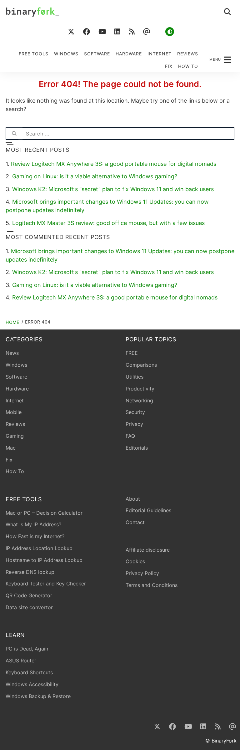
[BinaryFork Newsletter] (146, 31)
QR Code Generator (29, 595)
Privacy (134, 424)
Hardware (129, 53)
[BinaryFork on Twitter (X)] (71, 31)
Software (97, 53)
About (133, 499)
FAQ (130, 436)
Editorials (137, 448)
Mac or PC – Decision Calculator (44, 513)
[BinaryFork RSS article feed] (131, 31)
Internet (160, 53)
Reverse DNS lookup (30, 572)
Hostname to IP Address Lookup (44, 560)
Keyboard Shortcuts (29, 672)
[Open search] (227, 12)
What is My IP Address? (33, 524)
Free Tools (33, 53)
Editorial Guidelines (148, 510)
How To (188, 66)
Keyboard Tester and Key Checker (46, 583)
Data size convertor (29, 607)
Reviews (187, 53)
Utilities (134, 377)
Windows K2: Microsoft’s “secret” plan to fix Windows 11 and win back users (113, 189)
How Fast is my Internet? (35, 536)
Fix (168, 66)
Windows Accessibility (32, 684)
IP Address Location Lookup (39, 548)
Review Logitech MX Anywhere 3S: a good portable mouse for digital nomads (113, 164)
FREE (132, 353)
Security (135, 412)
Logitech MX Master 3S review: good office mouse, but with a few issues (108, 223)
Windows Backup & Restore (38, 696)
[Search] (14, 133)
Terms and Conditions (152, 585)
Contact (135, 522)
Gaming (15, 436)
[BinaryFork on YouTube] (102, 31)
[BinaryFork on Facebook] (86, 31)
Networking (139, 400)
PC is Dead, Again (27, 648)
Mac (11, 448)
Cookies (135, 561)
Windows (66, 53)
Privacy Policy (142, 573)
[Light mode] (169, 31)
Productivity (140, 388)
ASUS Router (21, 660)
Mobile (14, 412)
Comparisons (141, 365)
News (12, 353)
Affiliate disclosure (148, 550)
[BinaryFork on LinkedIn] (117, 31)
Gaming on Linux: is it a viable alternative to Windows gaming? (94, 176)
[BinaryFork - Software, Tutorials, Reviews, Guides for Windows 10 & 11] (63, 12)
